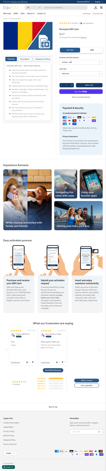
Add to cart (89, 85)
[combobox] (56, 7)
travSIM (10, 463)
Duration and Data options (69, 57)
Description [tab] (25, 59)
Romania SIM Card (14, 18)
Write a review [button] (86, 380)
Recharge (86, 14)
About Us (30, 13)
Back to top (53, 407)
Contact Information (11, 423)
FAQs (23, 13)
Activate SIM (98, 14)
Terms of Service (10, 444)
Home (5, 18)
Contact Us (41, 13)
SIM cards (7, 13)
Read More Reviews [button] (53, 370)
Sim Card (70, 50)
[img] (16, 331)
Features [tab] (11, 59)
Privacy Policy (8, 431)
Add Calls (62, 69)
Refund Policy (8, 436)
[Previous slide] (6, 350)
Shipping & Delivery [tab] (43, 59)
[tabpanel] (28, 91)
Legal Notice (8, 427)
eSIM (92, 50)
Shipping (83, 37)
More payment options (81, 97)
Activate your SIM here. (19, 2)
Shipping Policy (9, 440)
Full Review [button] (15, 362)
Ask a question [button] (87, 385)
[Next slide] (99, 350)
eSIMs (15, 13)
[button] (101, 7)
